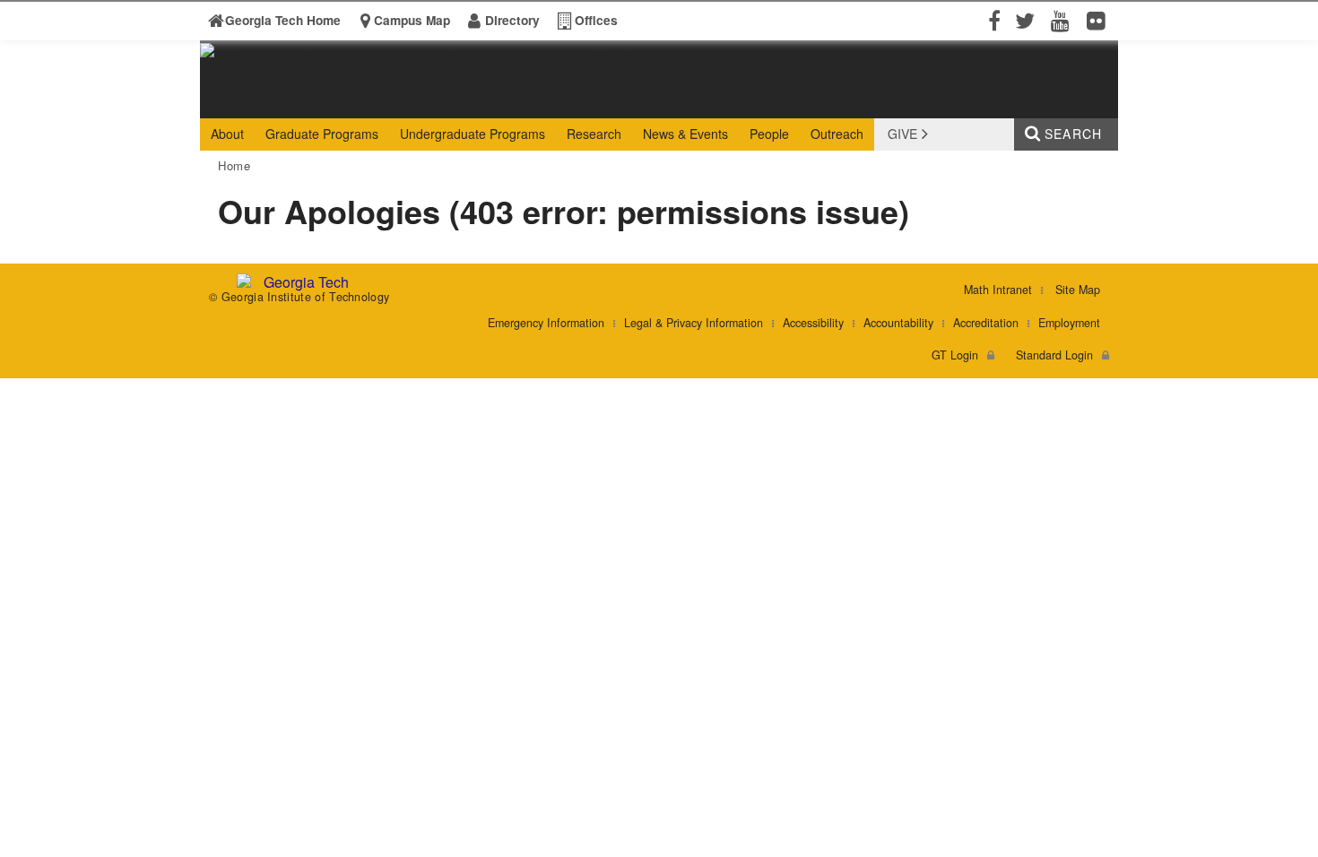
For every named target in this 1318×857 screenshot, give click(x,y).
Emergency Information (546, 323)
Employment (1069, 323)
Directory (512, 20)
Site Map (1077, 289)
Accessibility (813, 323)
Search (1073, 134)
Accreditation (986, 323)
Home (234, 165)
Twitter (1028, 19)
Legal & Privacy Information (693, 323)
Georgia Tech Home (283, 20)
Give (902, 134)
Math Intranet (998, 289)
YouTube (1064, 19)
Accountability (898, 323)
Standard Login (1054, 355)
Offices (596, 20)
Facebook (992, 19)
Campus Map (412, 20)
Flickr (1100, 19)
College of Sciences (480, 102)
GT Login (955, 355)
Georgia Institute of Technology (269, 102)
